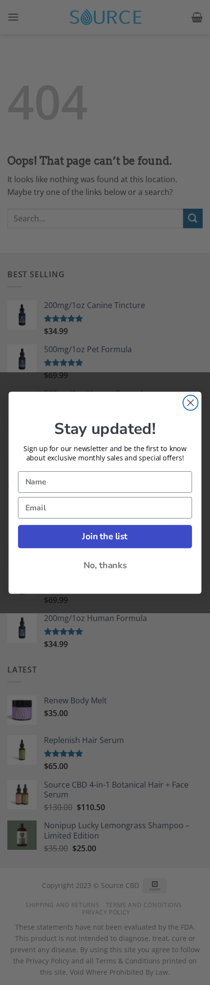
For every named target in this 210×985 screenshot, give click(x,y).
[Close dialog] (190, 402)
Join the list (104, 536)
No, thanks (105, 565)
